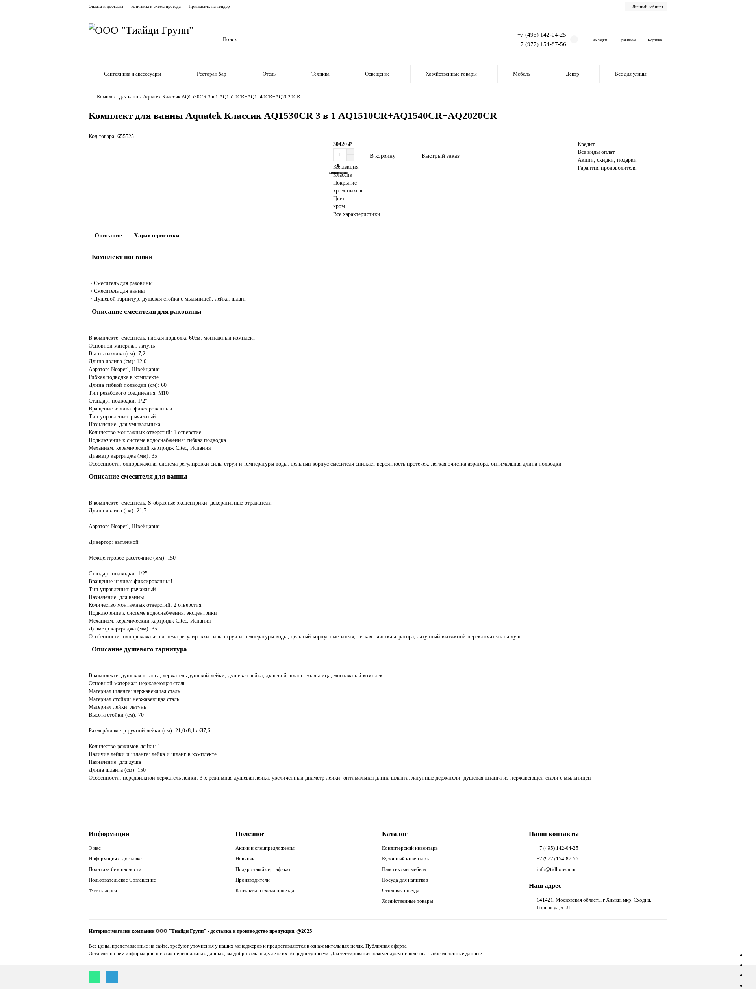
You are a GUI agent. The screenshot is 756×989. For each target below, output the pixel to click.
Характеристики (157, 235)
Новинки (245, 858)
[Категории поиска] (212, 39)
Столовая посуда (400, 890)
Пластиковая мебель (404, 869)
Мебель (521, 74)
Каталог (395, 833)
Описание (108, 235)
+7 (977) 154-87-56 (541, 44)
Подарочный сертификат (263, 869)
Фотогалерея (103, 890)
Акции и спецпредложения (265, 848)
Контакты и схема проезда (156, 6)
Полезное (250, 833)
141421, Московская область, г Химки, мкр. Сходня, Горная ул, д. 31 (594, 903)
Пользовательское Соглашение (122, 880)
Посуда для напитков (405, 880)
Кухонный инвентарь (405, 858)
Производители (252, 880)
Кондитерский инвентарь (410, 848)
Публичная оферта (386, 946)
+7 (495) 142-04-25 (541, 34)
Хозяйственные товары (451, 74)
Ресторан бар (211, 74)
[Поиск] (478, 39)
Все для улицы (631, 74)
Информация (109, 833)
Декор (572, 74)
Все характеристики (356, 214)
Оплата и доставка (106, 6)
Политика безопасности (115, 869)
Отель (269, 74)
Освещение (377, 74)
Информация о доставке (115, 858)
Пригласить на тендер (209, 6)
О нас (95, 848)
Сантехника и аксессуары (132, 74)
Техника (320, 74)
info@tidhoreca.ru (556, 869)
